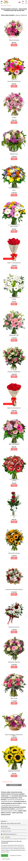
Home (2, 5)
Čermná (9, 5)
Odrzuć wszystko (6, 859)
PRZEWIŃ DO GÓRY (7, 782)
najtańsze (17, 15)
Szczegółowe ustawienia (15, 855)
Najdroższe (24, 15)
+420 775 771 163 (6, 831)
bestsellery (12, 15)
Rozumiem (4, 855)
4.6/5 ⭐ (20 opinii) (5, 837)
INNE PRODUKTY (14, 785)
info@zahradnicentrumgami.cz (9, 834)
